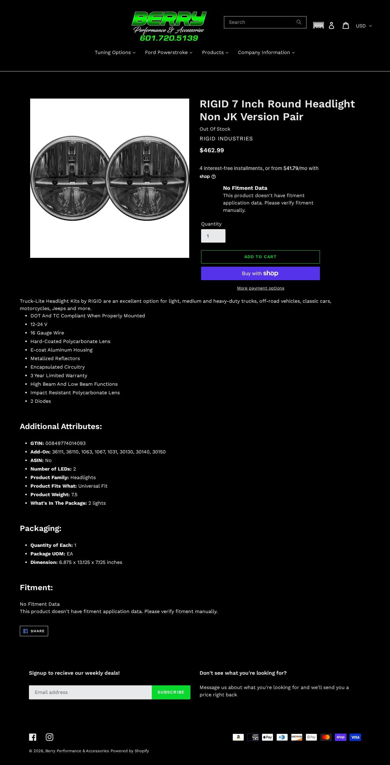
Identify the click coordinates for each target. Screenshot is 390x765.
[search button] (299, 22)
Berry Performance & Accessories (77, 751)
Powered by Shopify (130, 751)
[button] (319, 25)
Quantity (211, 224)
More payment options (260, 288)
